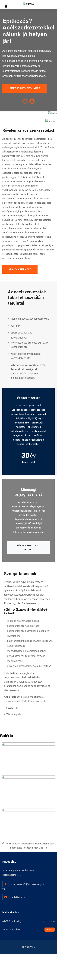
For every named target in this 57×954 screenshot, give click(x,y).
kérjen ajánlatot (20, 269)
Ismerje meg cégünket (24, 88)
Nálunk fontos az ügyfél (28, 547)
